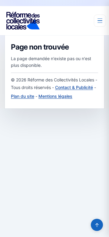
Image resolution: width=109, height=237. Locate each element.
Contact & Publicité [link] (74, 87)
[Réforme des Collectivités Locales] (23, 20)
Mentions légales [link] (55, 96)
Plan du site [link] (22, 96)
